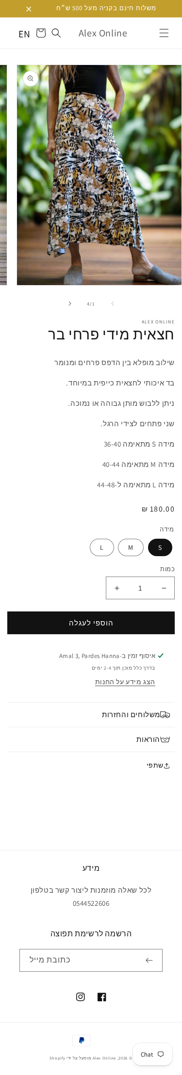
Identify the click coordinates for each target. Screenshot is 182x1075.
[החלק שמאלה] (112, 303)
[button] (164, 33)
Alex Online (104, 1057)
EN (24, 34)
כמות (167, 569)
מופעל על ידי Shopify (70, 1057)
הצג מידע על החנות (125, 681)
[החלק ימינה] (70, 303)
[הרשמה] (151, 960)
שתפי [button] (155, 765)
